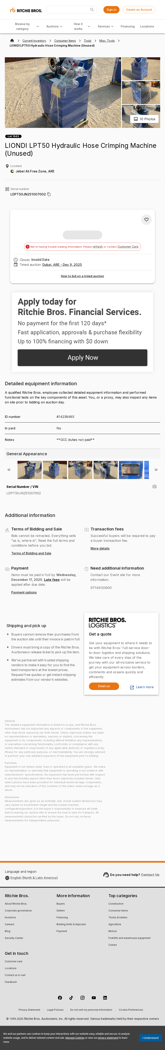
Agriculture (114, 924)
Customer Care (128, 246)
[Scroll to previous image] (8, 470)
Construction (116, 904)
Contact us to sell (15, 975)
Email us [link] (104, 686)
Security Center (14, 938)
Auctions (52, 26)
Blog (7, 931)
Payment (62, 931)
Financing (128, 26)
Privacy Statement (29, 1010)
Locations (147, 26)
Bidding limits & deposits (71, 924)
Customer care (13, 961)
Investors (10, 918)
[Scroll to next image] (156, 470)
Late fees (52, 580)
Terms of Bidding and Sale (31, 553)
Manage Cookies (75, 1037)
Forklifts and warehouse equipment (129, 938)
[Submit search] (92, 9)
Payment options (24, 592)
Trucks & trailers (117, 918)
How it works (78, 26)
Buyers (61, 904)
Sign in (111, 9)
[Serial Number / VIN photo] (155, 487)
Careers (9, 924)
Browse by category (22, 26)
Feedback (11, 982)
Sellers (61, 911)
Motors (112, 931)
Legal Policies (55, 1010)
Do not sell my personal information (91, 1010)
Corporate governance (18, 911)
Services (104, 26)
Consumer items (118, 911)
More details (100, 548)
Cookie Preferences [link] (131, 1010)
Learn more (145, 687)
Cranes (112, 945)
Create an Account (139, 9)
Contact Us (150, 875)
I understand (150, 1038)
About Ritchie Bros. (16, 904)
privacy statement (108, 1037)
